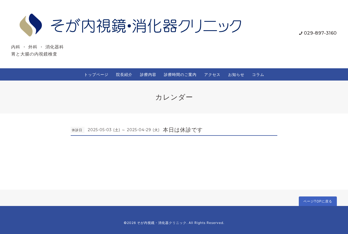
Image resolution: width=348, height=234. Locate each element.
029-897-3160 (320, 33)
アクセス (212, 74)
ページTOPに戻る (317, 201)
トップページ (96, 74)
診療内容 (148, 74)
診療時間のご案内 (180, 74)
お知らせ (236, 74)
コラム (258, 74)
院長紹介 (124, 74)
